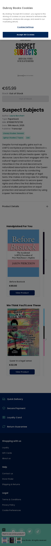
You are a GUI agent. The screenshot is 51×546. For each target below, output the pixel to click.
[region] (25, 20)
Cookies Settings (25, 27)
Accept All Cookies (25, 34)
